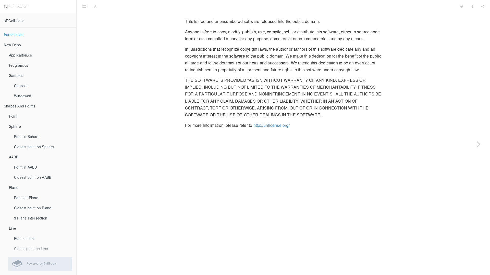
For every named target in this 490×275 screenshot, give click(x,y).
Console (21, 85)
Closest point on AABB (32, 177)
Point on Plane (26, 197)
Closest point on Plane (32, 207)
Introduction (13, 34)
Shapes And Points (19, 105)
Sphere (15, 126)
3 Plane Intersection (30, 218)
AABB (13, 156)
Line (12, 228)
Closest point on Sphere (34, 146)
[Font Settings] (95, 6)
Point (13, 116)
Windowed (22, 95)
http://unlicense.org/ (271, 125)
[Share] (482, 6)
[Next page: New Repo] (478, 144)
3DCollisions (14, 20)
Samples (16, 75)
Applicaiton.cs (20, 55)
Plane (13, 187)
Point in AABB (25, 167)
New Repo (12, 44)
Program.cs (18, 65)
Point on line (24, 238)
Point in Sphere (27, 136)
